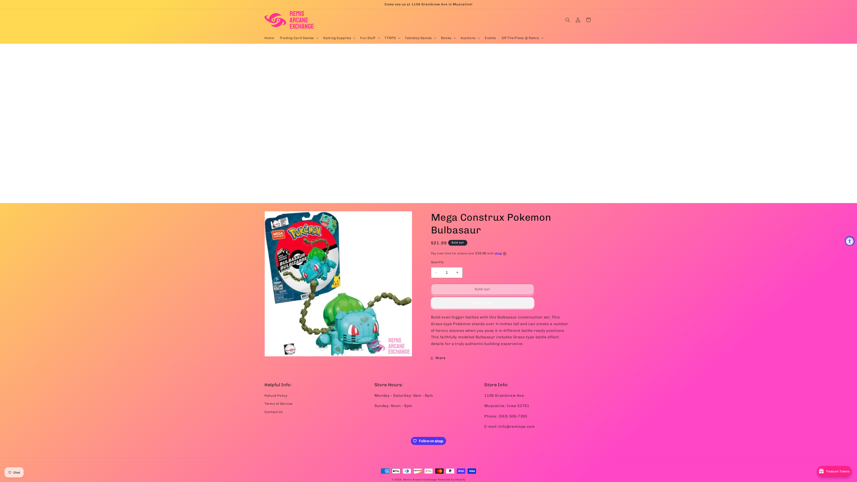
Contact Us (273, 412)
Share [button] (440, 358)
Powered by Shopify (451, 479)
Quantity (437, 262)
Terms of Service (278, 404)
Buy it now (482, 303)
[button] (298, 38)
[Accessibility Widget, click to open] (850, 241)
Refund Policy (275, 396)
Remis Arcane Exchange (420, 479)
